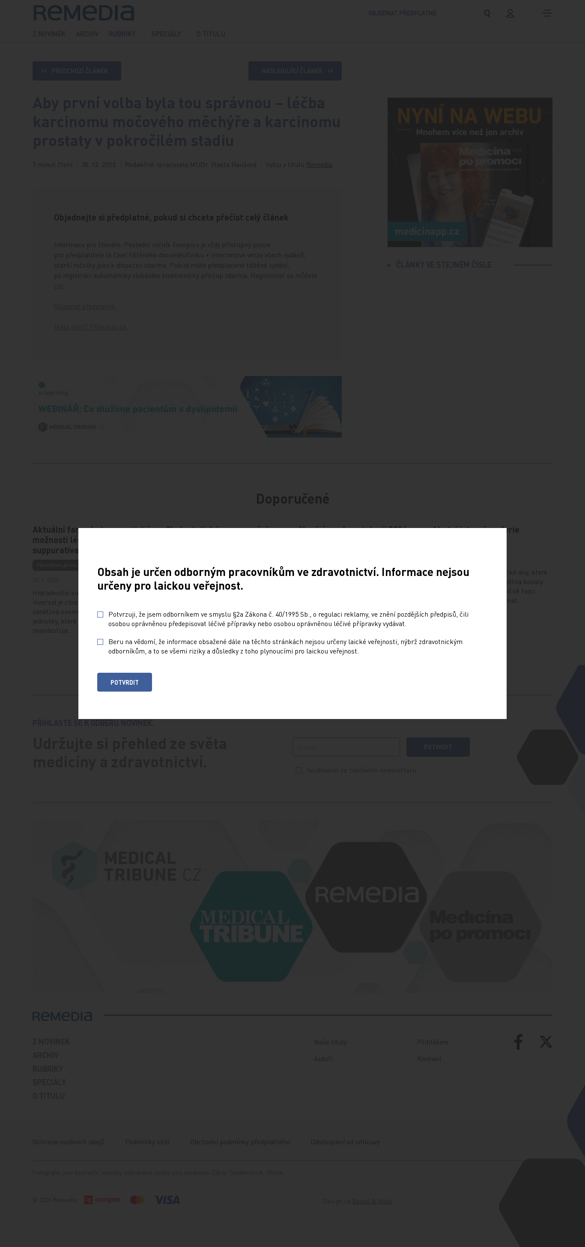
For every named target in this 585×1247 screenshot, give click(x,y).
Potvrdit (124, 682)
